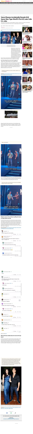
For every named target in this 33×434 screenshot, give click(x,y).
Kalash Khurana (3, 27)
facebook (12, 418)
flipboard (9, 418)
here (6, 333)
